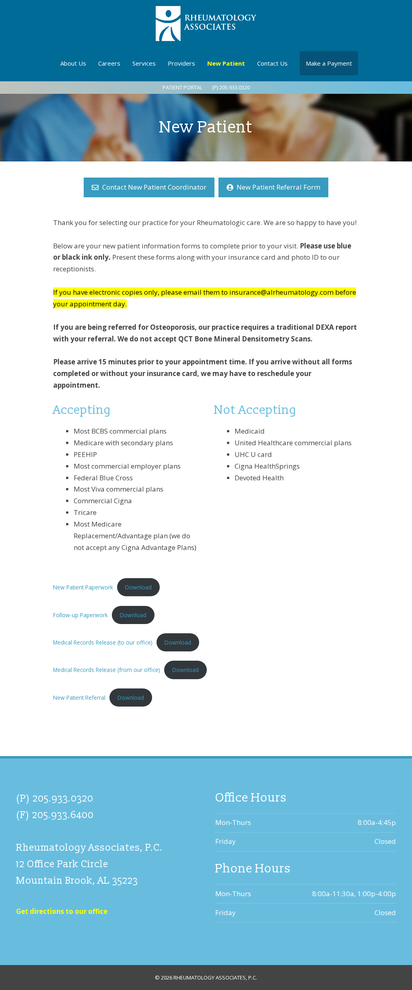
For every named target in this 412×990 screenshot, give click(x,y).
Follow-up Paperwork (80, 615)
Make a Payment (329, 63)
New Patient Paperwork (83, 587)
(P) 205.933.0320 (231, 87)
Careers (109, 63)
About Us (73, 63)
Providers (181, 63)
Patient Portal (182, 87)
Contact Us (272, 63)
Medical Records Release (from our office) (106, 670)
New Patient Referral (79, 697)
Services (144, 63)
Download (138, 587)
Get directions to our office (61, 911)
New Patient (226, 63)
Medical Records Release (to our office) (102, 642)
